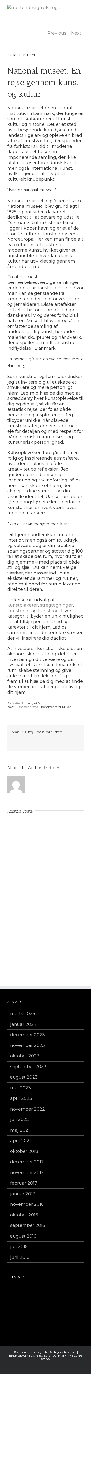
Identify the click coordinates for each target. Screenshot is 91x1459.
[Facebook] (32, 1289)
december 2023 (27, 1034)
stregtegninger (56, 605)
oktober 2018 (24, 1151)
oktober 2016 (24, 1215)
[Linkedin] (59, 1289)
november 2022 (27, 1109)
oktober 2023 (24, 1056)
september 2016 (27, 1225)
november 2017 (27, 1172)
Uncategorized (28, 707)
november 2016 (27, 1204)
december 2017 (27, 1162)
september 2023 (28, 1066)
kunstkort (48, 610)
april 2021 (20, 1140)
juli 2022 (19, 1119)
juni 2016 (19, 1257)
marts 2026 (22, 1013)
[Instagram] (38, 1289)
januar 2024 (23, 1024)
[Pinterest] (45, 1289)
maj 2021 (20, 1130)
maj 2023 (20, 1088)
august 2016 (23, 1236)
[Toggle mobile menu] (82, 7)
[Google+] (52, 1289)
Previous (56, 33)
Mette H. (18, 703)
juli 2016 (19, 1246)
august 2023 (24, 1077)
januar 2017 (22, 1193)
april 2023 (21, 1098)
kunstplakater (22, 605)
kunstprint (18, 610)
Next (76, 33)
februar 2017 (23, 1183)
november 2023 (27, 1045)
